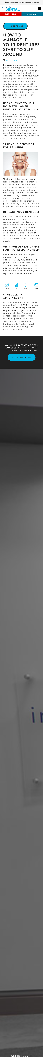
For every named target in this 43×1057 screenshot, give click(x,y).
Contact (36, 288)
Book (26, 288)
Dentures (7, 65)
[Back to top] (19, 1006)
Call (16, 288)
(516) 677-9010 (23, 305)
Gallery (7, 288)
